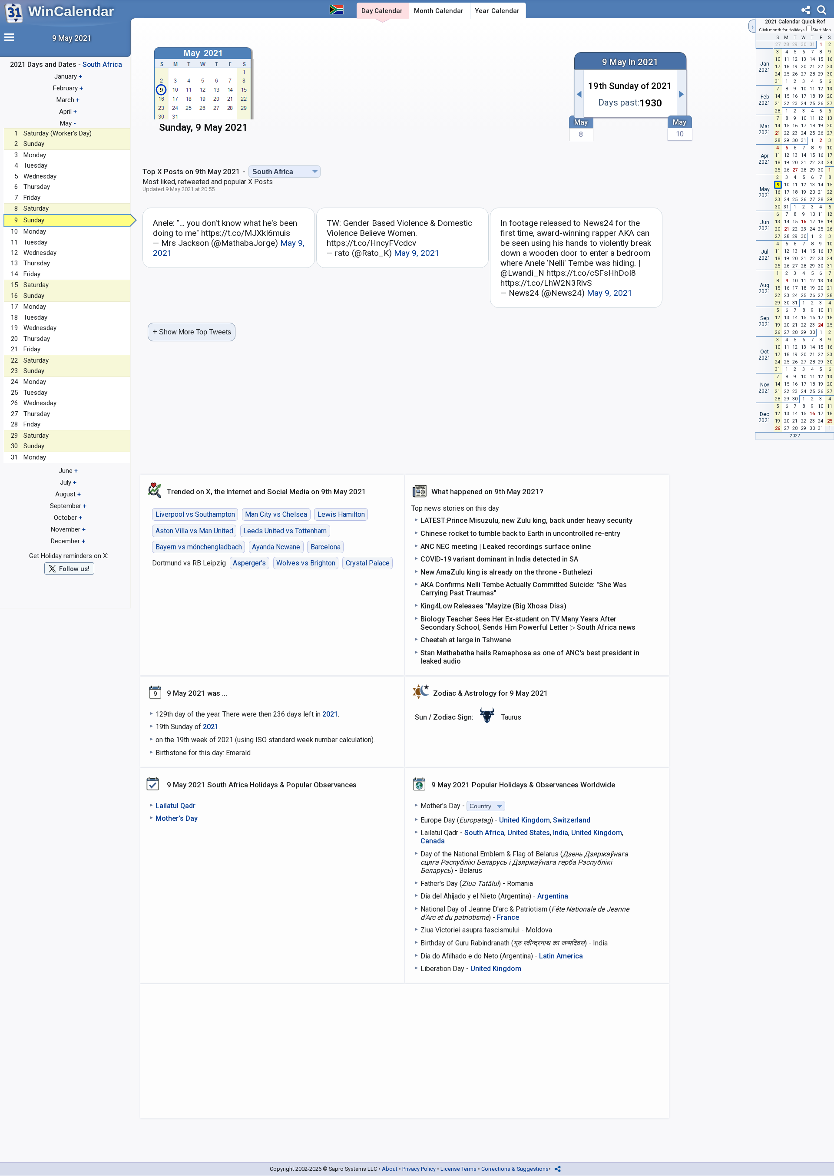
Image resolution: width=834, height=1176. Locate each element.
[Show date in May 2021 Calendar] (203, 91)
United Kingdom (524, 820)
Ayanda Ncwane (276, 547)
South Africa (484, 833)
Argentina (552, 896)
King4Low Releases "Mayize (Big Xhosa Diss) (493, 606)
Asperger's (249, 563)
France (508, 917)
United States (528, 833)
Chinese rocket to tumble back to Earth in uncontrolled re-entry (520, 533)
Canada (432, 841)
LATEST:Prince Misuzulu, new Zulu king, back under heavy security (526, 520)
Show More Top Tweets (191, 331)
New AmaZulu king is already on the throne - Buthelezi (506, 572)
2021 (330, 714)
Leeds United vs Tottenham (285, 531)
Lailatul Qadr (175, 806)
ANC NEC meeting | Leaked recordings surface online (505, 546)
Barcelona (326, 547)
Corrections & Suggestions (515, 1169)
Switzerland (571, 820)
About (389, 1169)
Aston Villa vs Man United (194, 531)
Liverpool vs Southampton (195, 514)
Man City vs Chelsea (276, 514)
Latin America (561, 956)
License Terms (458, 1169)
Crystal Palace (368, 563)
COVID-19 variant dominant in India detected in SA (499, 559)
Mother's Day (177, 818)
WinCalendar (71, 11)
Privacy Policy (419, 1169)
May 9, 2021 (417, 253)
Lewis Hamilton (341, 514)
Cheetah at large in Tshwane (465, 640)
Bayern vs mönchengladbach (199, 547)
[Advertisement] (416, 90)
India (560, 833)
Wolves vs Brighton (305, 563)
